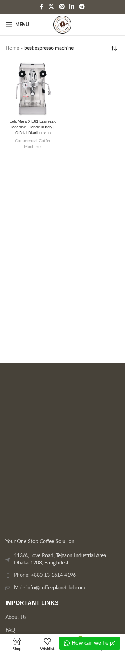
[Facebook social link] (41, 6)
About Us (15, 617)
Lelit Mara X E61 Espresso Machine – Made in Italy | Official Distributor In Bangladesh (33, 127)
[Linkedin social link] (72, 6)
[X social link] (51, 6)
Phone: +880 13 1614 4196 (45, 575)
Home (12, 48)
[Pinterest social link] (61, 6)
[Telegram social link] (82, 6)
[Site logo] (62, 24)
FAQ (10, 630)
